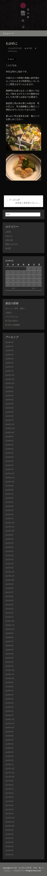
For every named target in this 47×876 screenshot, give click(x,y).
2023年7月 (9, 494)
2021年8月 (9, 588)
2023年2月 (9, 514)
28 (23, 284)
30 (34, 284)
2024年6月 (9, 449)
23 (34, 280)
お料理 (8, 232)
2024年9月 (9, 436)
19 (13, 280)
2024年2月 (9, 465)
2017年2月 (9, 809)
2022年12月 (9, 522)
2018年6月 (9, 744)
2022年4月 (9, 555)
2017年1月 (9, 813)
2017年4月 (9, 801)
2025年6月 (9, 399)
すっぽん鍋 (13, 199)
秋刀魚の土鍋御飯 (12, 325)
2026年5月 (9, 354)
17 (39, 276)
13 (18, 276)
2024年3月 (9, 461)
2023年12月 (9, 473)
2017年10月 (9, 777)
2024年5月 (9, 453)
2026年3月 (9, 363)
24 (39, 280)
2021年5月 (9, 600)
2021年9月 (9, 584)
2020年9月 (9, 633)
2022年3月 (9, 559)
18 (8, 280)
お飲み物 (9, 240)
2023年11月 (9, 477)
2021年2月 (9, 613)
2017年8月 (9, 785)
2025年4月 (9, 408)
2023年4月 (9, 506)
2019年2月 (9, 711)
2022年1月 (9, 568)
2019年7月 (9, 690)
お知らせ (9, 236)
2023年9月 (9, 486)
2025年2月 (9, 416)
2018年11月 (9, 723)
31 (39, 284)
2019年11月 (9, 674)
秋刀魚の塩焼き (11, 321)
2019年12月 (9, 670)
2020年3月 (9, 658)
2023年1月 (9, 518)
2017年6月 (9, 793)
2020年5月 (9, 649)
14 (23, 276)
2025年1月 (9, 420)
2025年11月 (9, 379)
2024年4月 (9, 457)
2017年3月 (9, 805)
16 (34, 276)
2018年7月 (9, 740)
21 (23, 280)
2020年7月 (9, 641)
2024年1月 (9, 469)
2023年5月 (9, 502)
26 (13, 284)
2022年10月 (9, 531)
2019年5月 (9, 699)
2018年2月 (9, 760)
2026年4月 (9, 358)
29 (29, 284)
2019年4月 (9, 703)
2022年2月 (9, 563)
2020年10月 (9, 629)
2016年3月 (9, 854)
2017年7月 (9, 789)
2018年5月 (9, 748)
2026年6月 (9, 350)
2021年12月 (9, 572)
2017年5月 (9, 797)
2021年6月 (9, 596)
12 (13, 276)
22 (29, 280)
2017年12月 (9, 768)
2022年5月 (9, 551)
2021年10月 (9, 580)
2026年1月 (9, 371)
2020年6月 (9, 645)
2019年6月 (9, 695)
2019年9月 (9, 682)
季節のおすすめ (11, 244)
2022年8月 (9, 539)
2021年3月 (9, 608)
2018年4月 (9, 752)
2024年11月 (9, 428)
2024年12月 (9, 424)
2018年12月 (9, 719)
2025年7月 (9, 395)
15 (29, 276)
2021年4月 (9, 604)
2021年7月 (9, 592)
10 (39, 272)
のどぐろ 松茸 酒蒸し (15, 308)
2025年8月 (9, 391)
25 (8, 284)
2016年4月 (9, 850)
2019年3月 (9, 707)
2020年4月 (9, 654)
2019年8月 (9, 686)
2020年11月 (9, 625)
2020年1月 (9, 666)
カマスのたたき (11, 316)
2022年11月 (9, 527)
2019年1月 (9, 715)
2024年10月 (9, 432)
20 (18, 280)
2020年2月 (9, 662)
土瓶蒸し (9, 312)
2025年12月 (9, 375)
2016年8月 (9, 834)
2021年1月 (9, 617)
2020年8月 (9, 637)
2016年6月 (9, 842)
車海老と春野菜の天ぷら (27, 202)
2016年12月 (9, 818)
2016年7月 (9, 838)
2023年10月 (9, 481)
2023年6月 (9, 498)
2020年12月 (9, 621)
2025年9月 (9, 387)
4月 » (34, 288)
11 (8, 276)
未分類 (29, 48)
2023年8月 (9, 490)
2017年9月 (9, 781)
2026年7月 (9, 346)
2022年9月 (9, 535)
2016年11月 (9, 822)
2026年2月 (9, 367)
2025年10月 (9, 383)
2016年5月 (9, 846)
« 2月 (13, 288)
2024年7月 (9, 445)
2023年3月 (9, 510)
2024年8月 (9, 440)
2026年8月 (9, 342)
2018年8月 (9, 736)
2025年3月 (9, 412)
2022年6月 (9, 547)
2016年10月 (9, 826)
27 (18, 284)
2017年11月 (9, 772)
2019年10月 (9, 678)
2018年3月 (9, 756)
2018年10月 (9, 727)
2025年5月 (9, 404)
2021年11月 (9, 576)
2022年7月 (9, 543)
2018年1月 (9, 764)
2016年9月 (9, 830)
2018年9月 (9, 731)
